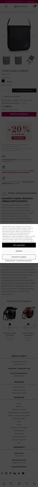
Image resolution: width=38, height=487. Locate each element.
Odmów (19, 251)
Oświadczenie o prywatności (24, 260)
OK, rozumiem (19, 245)
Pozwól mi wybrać (19, 257)
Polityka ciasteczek (10, 260)
